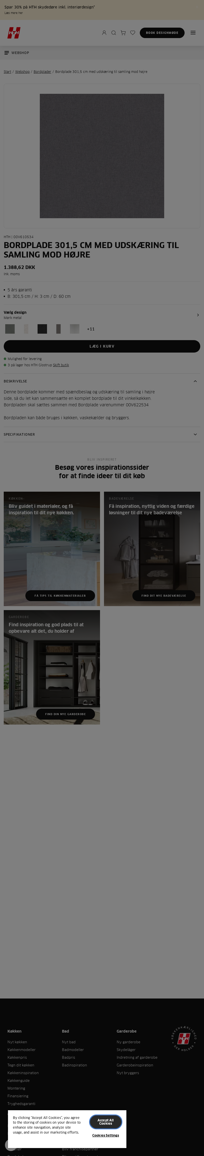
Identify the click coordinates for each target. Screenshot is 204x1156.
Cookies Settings (105, 1135)
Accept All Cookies (106, 1121)
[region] (67, 1129)
